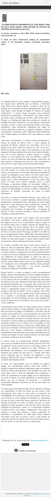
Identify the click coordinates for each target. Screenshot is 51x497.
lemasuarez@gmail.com (39, 440)
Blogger (36, 494)
